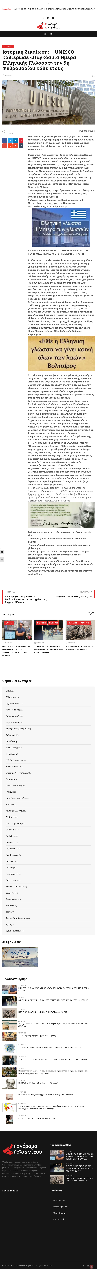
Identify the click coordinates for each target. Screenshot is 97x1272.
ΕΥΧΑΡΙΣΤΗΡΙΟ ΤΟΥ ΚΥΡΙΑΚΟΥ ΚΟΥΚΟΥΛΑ (36, 1118)
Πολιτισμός (11, 867)
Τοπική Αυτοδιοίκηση (16, 918)
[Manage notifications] (91, 1267)
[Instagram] (48, 17)
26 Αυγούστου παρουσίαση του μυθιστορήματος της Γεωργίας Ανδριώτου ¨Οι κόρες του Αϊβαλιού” (55, 1024)
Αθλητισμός (11, 697)
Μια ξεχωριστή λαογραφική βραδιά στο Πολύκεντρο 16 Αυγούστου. (46, 1094)
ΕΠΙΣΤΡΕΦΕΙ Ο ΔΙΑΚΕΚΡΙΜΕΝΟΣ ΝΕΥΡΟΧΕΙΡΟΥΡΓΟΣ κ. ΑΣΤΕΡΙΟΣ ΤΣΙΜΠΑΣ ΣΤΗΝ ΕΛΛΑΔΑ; (53, 989)
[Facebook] (43, 17)
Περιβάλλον (11, 855)
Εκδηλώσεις (11, 747)
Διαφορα (9, 623)
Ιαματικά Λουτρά (13, 785)
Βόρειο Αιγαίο (12, 722)
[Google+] (4, 145)
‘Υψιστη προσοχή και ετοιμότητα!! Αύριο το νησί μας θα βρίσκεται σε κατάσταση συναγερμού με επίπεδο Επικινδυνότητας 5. (51, 1107)
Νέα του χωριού (13, 823)
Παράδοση (10, 848)
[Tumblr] (21, 145)
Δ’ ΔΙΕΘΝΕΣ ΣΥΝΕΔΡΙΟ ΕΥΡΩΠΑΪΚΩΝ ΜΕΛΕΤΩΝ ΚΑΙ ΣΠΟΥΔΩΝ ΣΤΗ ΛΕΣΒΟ (50, 1047)
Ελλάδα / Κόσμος (13, 760)
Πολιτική (10, 861)
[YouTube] (53, 17)
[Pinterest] (21, 140)
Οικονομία (10, 829)
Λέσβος (9, 817)
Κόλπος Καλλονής (14, 810)
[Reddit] (10, 145)
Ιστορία (9, 792)
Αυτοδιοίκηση (12, 709)
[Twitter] (10, 140)
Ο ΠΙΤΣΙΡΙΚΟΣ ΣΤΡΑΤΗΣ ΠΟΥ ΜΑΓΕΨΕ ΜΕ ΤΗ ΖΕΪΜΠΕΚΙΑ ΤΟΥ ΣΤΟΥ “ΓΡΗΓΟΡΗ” (50, 9)
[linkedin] (15, 140)
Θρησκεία (10, 779)
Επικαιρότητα (12, 766)
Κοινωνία (10, 804)
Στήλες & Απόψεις (14, 886)
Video (8, 690)
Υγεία (8, 924)
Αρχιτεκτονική (12, 703)
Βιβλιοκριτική (12, 716)
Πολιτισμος (8, 46)
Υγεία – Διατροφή (14, 930)
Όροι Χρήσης (59, 1213)
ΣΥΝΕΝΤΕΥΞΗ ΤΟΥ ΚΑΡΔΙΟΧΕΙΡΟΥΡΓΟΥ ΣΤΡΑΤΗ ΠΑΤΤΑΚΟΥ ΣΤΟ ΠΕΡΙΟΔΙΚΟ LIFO (53, 1059)
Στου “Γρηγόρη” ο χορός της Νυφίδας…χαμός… (37, 1035)
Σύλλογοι (10, 893)
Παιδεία (9, 836)
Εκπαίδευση (11, 754)
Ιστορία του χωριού (15, 798)
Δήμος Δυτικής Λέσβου (16, 728)
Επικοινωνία (59, 1219)
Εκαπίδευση (11, 741)
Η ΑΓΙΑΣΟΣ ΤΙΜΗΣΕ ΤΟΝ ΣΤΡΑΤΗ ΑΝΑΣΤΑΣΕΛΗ (38, 1083)
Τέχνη (9, 912)
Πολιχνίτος (11, 880)
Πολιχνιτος (53, 623)
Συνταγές (10, 905)
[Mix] (15, 145)
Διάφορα (10, 735)
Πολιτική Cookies (61, 1206)
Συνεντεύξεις (12, 899)
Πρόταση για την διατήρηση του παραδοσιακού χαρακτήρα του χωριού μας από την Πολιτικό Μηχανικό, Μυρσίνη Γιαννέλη (53, 1072)
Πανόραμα (10, 842)
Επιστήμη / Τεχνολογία (16, 773)
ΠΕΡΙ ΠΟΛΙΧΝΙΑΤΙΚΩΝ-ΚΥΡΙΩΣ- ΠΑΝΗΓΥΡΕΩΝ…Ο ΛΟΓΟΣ (42, 1012)
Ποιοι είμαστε (59, 1200)
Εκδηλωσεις (41, 623)
